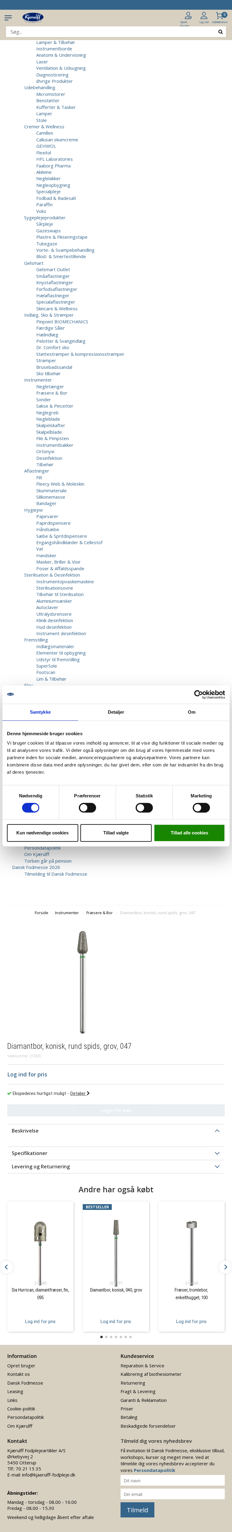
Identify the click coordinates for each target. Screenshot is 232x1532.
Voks (41, 211)
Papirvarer (47, 516)
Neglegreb (47, 412)
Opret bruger (21, 1365)
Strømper (46, 360)
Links (12, 1400)
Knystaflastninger (54, 282)
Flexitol (43, 153)
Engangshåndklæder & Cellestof (69, 542)
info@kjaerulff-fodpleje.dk (48, 1475)
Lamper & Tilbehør (55, 42)
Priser (127, 1409)
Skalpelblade (49, 432)
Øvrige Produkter (54, 81)
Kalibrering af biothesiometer (151, 1374)
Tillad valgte (116, 832)
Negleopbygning (53, 185)
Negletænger (50, 386)
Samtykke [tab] (40, 712)
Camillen (44, 133)
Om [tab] (191, 712)
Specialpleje (48, 191)
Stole (41, 120)
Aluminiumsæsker (54, 601)
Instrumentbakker (54, 445)
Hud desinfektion (54, 627)
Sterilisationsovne (54, 588)
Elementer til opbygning (61, 653)
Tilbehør (44, 464)
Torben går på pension (48, 861)
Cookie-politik (21, 1409)
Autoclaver (47, 607)
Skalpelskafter (50, 425)
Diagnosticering (52, 75)
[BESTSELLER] (116, 1245)
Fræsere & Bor (51, 393)
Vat (39, 549)
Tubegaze (46, 244)
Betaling (129, 1417)
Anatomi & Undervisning (61, 55)
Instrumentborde (54, 48)
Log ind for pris (40, 1321)
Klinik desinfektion (54, 620)
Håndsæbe (47, 529)
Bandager (46, 503)
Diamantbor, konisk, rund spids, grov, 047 (157, 912)
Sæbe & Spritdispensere (61, 536)
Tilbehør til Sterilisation (60, 594)
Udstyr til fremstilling (58, 659)
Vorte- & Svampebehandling (65, 250)
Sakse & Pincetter (54, 406)
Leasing (15, 1391)
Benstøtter (48, 100)
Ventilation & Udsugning (61, 68)
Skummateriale (51, 490)
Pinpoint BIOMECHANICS (62, 321)
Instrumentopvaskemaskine (65, 581)
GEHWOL (46, 146)
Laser (42, 62)
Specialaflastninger (55, 302)
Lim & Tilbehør (51, 679)
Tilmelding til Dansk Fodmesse (55, 874)
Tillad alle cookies (189, 832)
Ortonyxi (45, 451)
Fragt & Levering (138, 1391)
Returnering (133, 1383)
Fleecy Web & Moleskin (60, 484)
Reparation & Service (142, 1365)
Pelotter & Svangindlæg (60, 341)
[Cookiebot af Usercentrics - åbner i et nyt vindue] (198, 694)
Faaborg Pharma (53, 166)
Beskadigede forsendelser (148, 1426)
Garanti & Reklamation (144, 1400)
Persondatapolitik (42, 848)
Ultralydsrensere (54, 614)
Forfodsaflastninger (56, 289)
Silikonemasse (50, 497)
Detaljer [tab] (116, 712)
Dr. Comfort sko (52, 347)
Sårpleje (44, 224)
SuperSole (46, 666)
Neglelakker (48, 178)
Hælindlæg (47, 335)
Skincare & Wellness (57, 308)
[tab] (116, 1130)
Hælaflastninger (52, 295)
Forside (41, 912)
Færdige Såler (50, 328)
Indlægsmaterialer (55, 646)
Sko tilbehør (48, 373)
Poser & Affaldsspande (60, 568)
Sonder (43, 399)
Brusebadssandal (54, 367)
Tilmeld (137, 1510)
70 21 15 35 (28, 1469)
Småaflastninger (53, 276)
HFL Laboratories (54, 159)
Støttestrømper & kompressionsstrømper (80, 354)
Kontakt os (18, 1374)
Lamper (44, 113)
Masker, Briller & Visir (58, 562)
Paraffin (44, 204)
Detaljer (78, 1093)
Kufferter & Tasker (56, 107)
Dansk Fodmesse (25, 1383)
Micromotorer (50, 94)
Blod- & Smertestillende (61, 256)
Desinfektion (49, 458)
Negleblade (48, 419)
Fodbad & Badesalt (56, 198)
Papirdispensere (53, 523)
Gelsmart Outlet (53, 269)
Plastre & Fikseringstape (62, 237)
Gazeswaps (48, 230)
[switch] (87, 808)
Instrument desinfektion (61, 633)
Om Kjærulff (36, 854)
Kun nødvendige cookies (42, 832)
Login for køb (116, 1110)
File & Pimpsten (52, 438)
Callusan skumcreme (57, 139)
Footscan (45, 672)
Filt (39, 477)
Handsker (46, 555)
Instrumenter (67, 912)
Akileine (44, 172)
